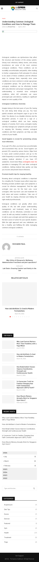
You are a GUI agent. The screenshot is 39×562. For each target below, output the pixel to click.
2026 (5, 453)
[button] (4, 299)
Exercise (20, 519)
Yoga (20, 542)
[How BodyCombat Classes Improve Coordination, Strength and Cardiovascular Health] (8, 370)
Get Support (19, 2)
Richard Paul (11, 27)
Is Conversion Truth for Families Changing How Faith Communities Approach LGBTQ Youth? (25, 384)
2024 (5, 472)
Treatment (20, 537)
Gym (20, 528)
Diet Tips (20, 509)
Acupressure (20, 505)
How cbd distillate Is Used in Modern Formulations (19, 309)
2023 (5, 475)
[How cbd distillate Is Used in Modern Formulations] (19, 294)
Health (20, 533)
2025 (5, 469)
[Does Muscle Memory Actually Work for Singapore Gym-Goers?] (8, 399)
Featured (20, 523)
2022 (5, 478)
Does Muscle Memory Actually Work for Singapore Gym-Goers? (27, 398)
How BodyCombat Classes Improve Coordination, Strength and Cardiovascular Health (26, 370)
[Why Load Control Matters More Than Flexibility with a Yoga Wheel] (8, 345)
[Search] (37, 8)
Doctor (20, 514)
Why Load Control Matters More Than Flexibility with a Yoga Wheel (27, 344)
